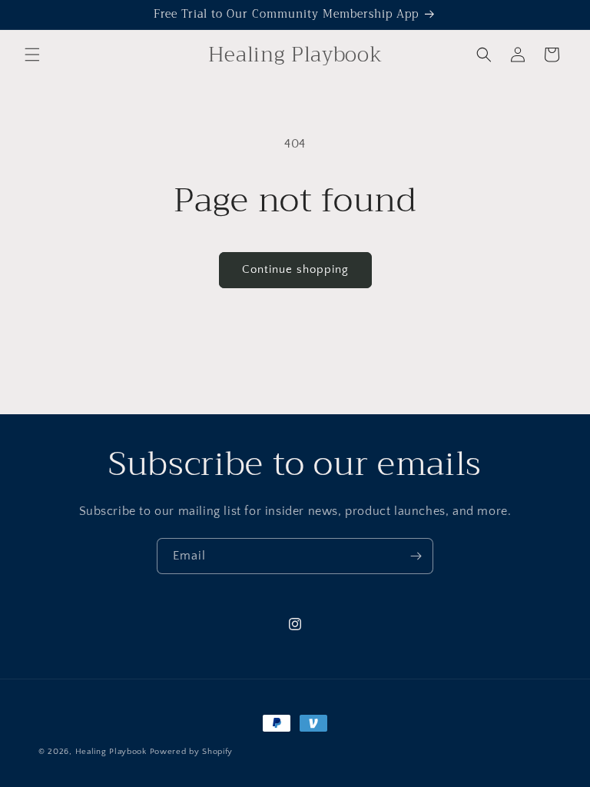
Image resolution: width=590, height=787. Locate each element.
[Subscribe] (416, 556)
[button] (32, 54)
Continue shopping (295, 269)
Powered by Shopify (192, 751)
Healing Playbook (111, 751)
